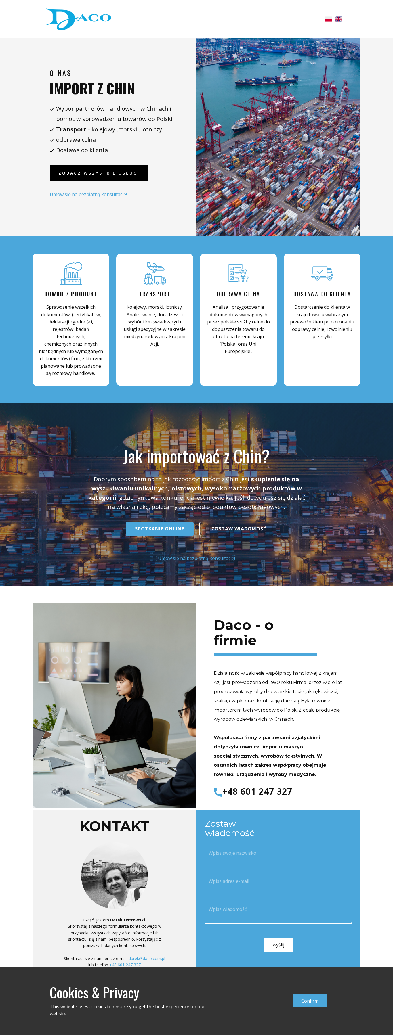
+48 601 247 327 (257, 791)
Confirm (309, 1001)
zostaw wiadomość (238, 529)
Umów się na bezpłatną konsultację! (88, 194)
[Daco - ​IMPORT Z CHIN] (78, 19)
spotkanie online (159, 529)
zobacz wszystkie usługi (99, 173)
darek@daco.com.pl (147, 958)
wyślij (278, 945)
